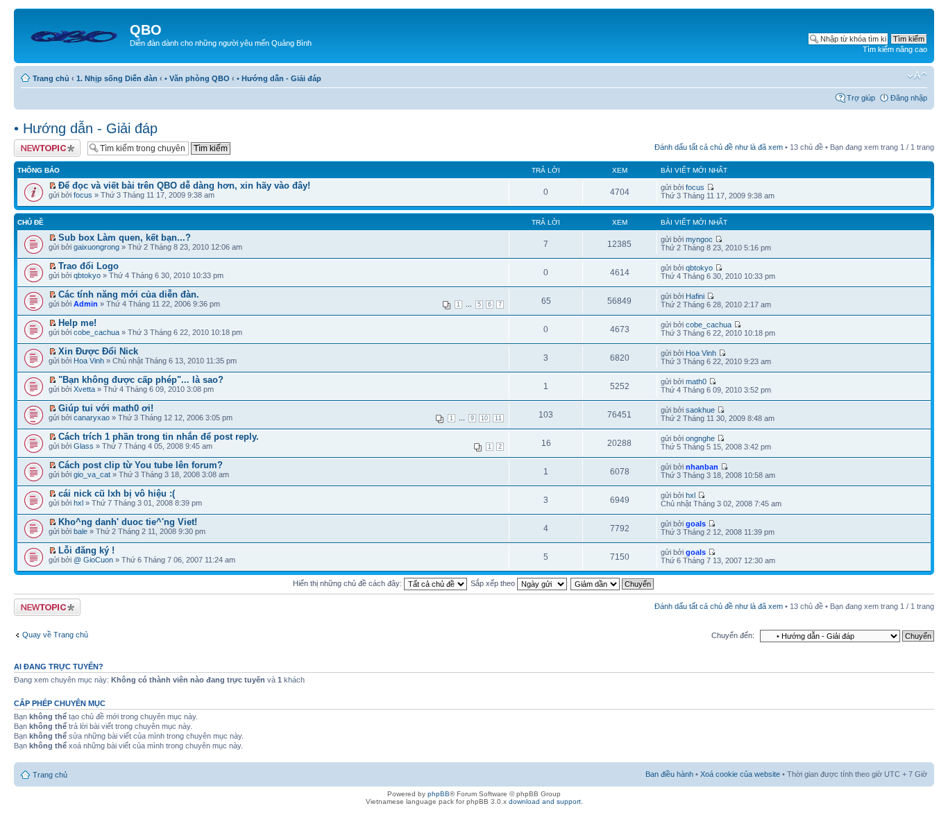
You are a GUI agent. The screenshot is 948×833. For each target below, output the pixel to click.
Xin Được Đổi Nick (98, 351)
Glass (84, 446)
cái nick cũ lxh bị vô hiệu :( (116, 493)
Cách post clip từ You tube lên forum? (140, 465)
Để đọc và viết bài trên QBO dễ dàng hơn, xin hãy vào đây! (184, 185)
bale (80, 531)
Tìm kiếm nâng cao (895, 49)
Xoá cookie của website (740, 774)
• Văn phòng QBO (197, 78)
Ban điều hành (669, 774)
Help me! (77, 323)
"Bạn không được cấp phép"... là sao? (140, 380)
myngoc (699, 239)
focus (83, 195)
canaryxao (92, 417)
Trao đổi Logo (88, 266)
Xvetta (84, 389)
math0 (696, 381)
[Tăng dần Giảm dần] (612, 583)
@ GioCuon (93, 560)
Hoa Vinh (89, 361)
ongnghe (700, 438)
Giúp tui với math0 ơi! (105, 408)
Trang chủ (51, 78)
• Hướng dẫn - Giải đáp (279, 78)
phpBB (439, 794)
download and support (545, 801)
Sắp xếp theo (494, 583)
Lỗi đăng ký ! (86, 550)
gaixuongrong (96, 247)
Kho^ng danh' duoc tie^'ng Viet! (127, 522)
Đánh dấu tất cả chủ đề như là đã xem (718, 147)
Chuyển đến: (732, 635)
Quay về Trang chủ (55, 634)
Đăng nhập (908, 98)
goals (696, 523)
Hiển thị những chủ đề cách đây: (348, 583)
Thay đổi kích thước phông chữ (917, 75)
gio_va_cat (92, 474)
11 (498, 418)
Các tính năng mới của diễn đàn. (128, 294)
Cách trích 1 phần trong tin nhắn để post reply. (158, 436)
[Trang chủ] (73, 34)
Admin (86, 304)
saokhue (700, 410)
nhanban (702, 467)
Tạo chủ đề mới (40, 143)
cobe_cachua (96, 332)
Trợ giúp (861, 98)
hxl (78, 503)
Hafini (695, 296)
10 (484, 418)
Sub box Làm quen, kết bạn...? (124, 237)
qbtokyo (87, 275)
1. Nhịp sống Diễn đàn (117, 78)
